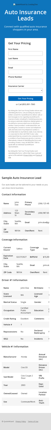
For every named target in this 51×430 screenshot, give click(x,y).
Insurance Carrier (16, 86)
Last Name (13, 58)
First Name (13, 49)
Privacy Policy (28, 155)
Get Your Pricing (25, 98)
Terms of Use (33, 421)
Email (10, 68)
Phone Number (15, 77)
